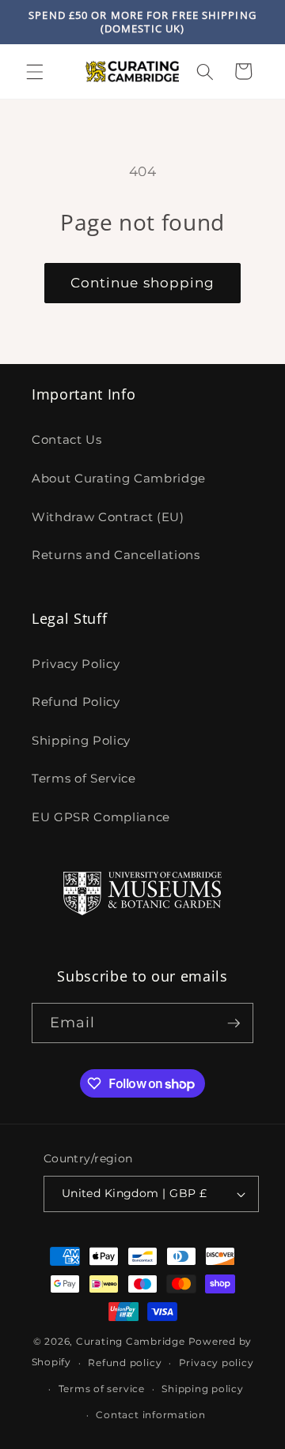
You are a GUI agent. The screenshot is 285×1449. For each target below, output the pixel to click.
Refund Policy (76, 701)
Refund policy (125, 1362)
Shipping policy (203, 1389)
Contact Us (67, 439)
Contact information (151, 1415)
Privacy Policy (76, 663)
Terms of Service (84, 778)
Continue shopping (142, 283)
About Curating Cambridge (119, 478)
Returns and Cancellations (116, 554)
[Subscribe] (234, 1023)
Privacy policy (216, 1362)
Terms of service (102, 1389)
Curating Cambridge (130, 1341)
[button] (35, 71)
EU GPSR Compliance (101, 816)
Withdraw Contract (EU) (108, 516)
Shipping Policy (81, 740)
